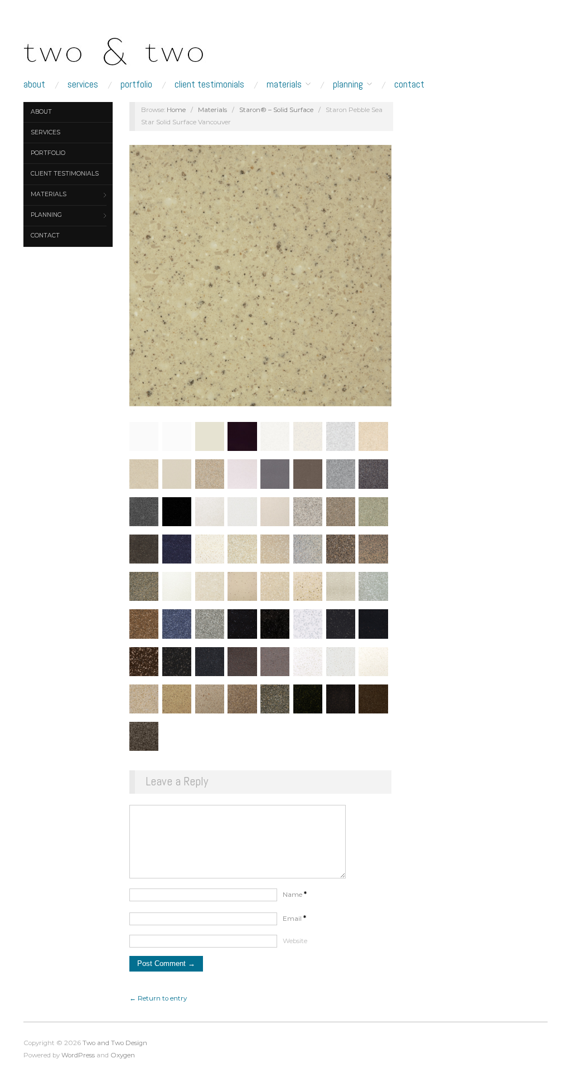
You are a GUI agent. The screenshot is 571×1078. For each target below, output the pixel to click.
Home (176, 110)
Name (295, 895)
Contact (409, 84)
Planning (348, 84)
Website (295, 941)
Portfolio (136, 84)
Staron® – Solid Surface (276, 110)
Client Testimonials (209, 84)
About (34, 84)
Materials (284, 84)
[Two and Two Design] (134, 48)
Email (294, 918)
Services (82, 84)
